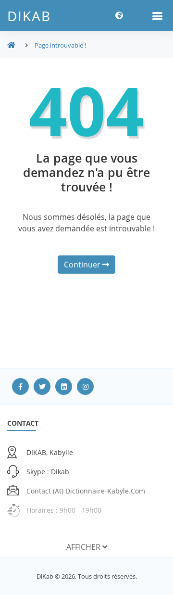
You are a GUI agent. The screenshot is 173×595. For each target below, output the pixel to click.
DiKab (29, 16)
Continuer (83, 264)
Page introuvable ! (60, 45)
